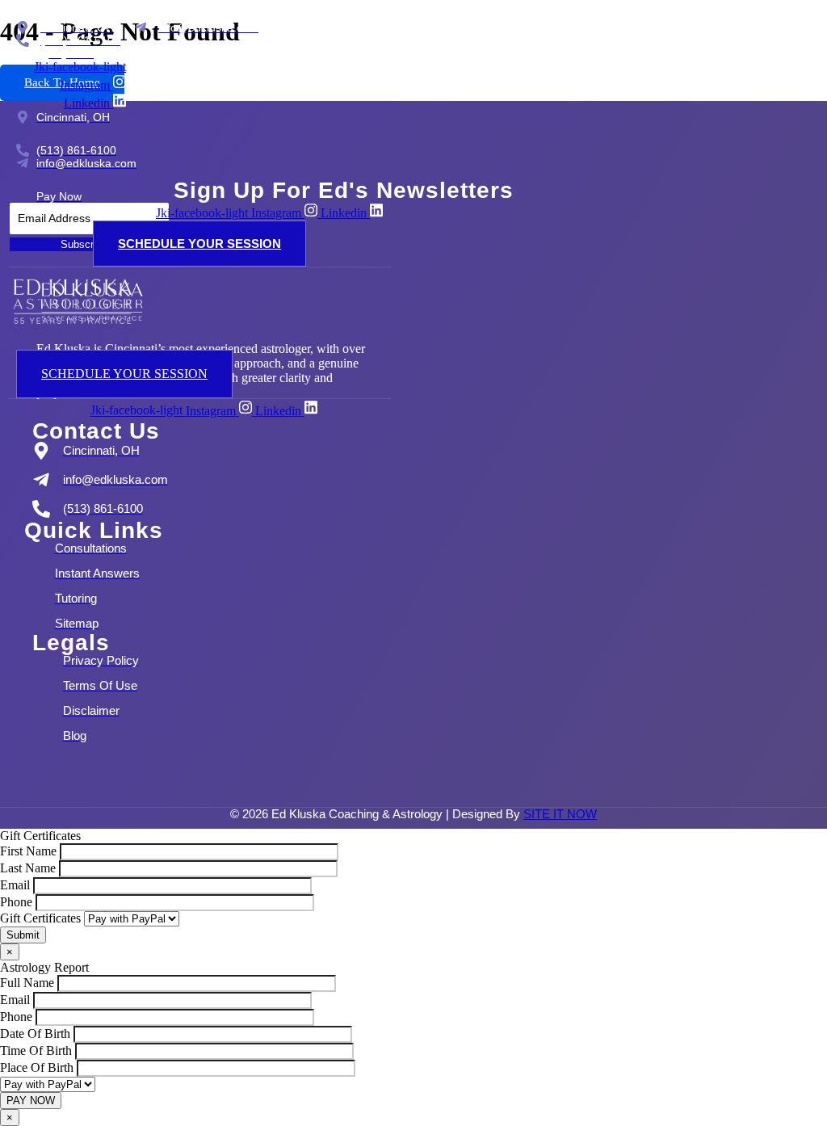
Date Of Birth (36, 1033)
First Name (30, 851)
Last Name (29, 868)
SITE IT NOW (560, 814)
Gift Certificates (42, 918)
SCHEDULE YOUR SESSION (199, 243)
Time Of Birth (37, 1050)
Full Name (28, 982)
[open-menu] (253, 344)
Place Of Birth (38, 1067)
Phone (18, 902)
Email (16, 885)
